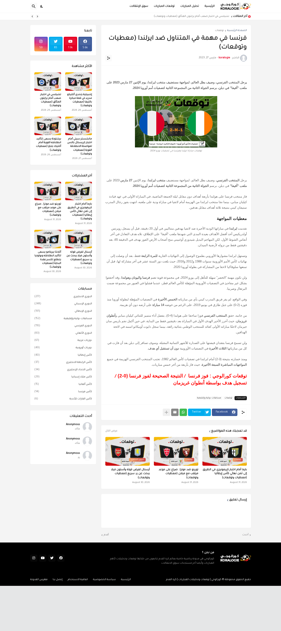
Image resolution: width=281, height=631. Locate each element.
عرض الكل (111, 431)
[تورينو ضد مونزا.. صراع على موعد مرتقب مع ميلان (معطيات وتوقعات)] (47, 191)
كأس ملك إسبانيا (63, 377)
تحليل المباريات (189, 6)
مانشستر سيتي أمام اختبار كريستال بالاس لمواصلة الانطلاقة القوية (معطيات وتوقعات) (79, 146)
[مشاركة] (108, 58)
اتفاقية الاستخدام (78, 579)
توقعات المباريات (164, 6)
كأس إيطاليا (63, 355)
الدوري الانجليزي (63, 296)
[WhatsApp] (183, 412)
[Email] (175, 412)
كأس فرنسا (63, 391)
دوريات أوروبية (63, 347)
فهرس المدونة (39, 579)
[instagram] (33, 558)
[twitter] (51, 558)
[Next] (32, 16)
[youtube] (42, 558)
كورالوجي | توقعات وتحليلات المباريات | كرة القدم (193, 579)
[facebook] (60, 558)
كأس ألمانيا (63, 384)
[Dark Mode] (41, 6)
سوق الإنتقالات (139, 6)
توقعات (219, 30)
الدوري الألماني (63, 333)
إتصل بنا (58, 579)
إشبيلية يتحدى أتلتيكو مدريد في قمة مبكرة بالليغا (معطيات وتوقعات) (79, 100)
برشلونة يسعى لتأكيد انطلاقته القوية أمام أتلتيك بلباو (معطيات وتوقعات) (48, 145)
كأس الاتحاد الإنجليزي (63, 369)
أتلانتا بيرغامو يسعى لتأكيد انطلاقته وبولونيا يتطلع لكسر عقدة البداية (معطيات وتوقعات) (48, 260)
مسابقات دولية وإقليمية (209, 398)
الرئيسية (210, 6)
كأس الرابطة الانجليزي (63, 362)
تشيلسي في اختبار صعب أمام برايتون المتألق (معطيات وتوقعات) (191, 16)
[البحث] (33, 6)
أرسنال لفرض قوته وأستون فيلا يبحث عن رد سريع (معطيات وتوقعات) (130, 473)
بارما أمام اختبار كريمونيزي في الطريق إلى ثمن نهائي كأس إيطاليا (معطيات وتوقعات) (225, 473)
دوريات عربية (63, 340)
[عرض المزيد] (166, 412)
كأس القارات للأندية (63, 399)
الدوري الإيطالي (63, 311)
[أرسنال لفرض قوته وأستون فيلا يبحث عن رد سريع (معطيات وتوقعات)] (78, 239)
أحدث (245, 534)
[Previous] (37, 16)
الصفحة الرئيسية (237, 30)
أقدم (106, 534)
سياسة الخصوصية (104, 579)
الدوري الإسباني (63, 303)
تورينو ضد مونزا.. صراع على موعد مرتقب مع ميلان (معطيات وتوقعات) (178, 473)
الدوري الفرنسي (63, 325)
